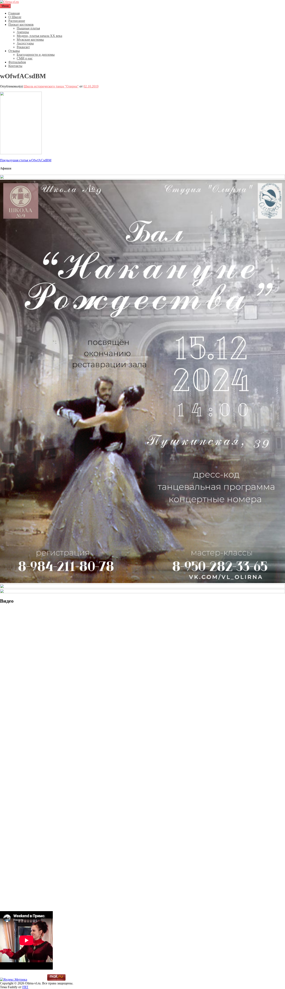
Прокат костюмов (21, 24)
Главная (14, 13)
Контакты (15, 66)
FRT (25, 987)
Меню (5, 6)
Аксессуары (25, 43)
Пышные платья (28, 28)
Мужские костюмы (30, 39)
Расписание (16, 21)
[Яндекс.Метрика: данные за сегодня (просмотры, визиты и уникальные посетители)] (13, 979)
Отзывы (14, 51)
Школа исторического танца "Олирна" (51, 86)
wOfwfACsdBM (25, 160)
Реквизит (23, 47)
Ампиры (23, 32)
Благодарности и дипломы (36, 54)
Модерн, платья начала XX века (39, 36)
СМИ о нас (25, 58)
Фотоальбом (17, 62)
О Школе (14, 17)
